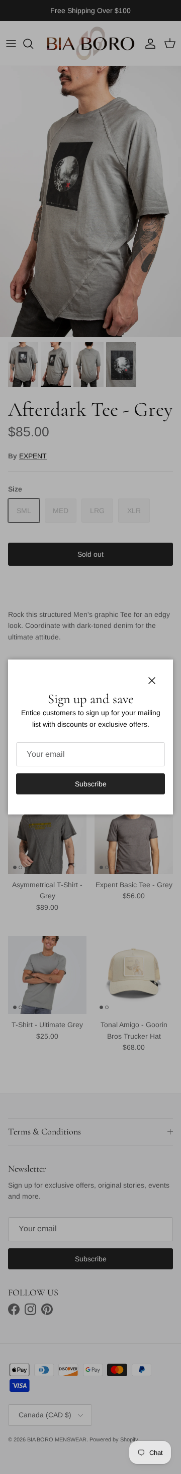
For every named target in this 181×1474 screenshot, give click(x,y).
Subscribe (91, 784)
